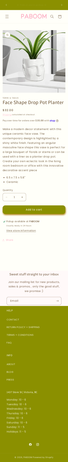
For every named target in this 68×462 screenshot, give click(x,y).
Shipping (7, 114)
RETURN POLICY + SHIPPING (23, 327)
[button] (7, 16)
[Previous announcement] (6, 5)
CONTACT (13, 319)
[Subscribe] (57, 301)
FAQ (9, 342)
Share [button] (9, 240)
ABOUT (11, 364)
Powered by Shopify (43, 457)
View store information (21, 230)
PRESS (10, 379)
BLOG (10, 372)
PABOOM (27, 457)
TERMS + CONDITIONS (20, 335)
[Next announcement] (61, 5)
